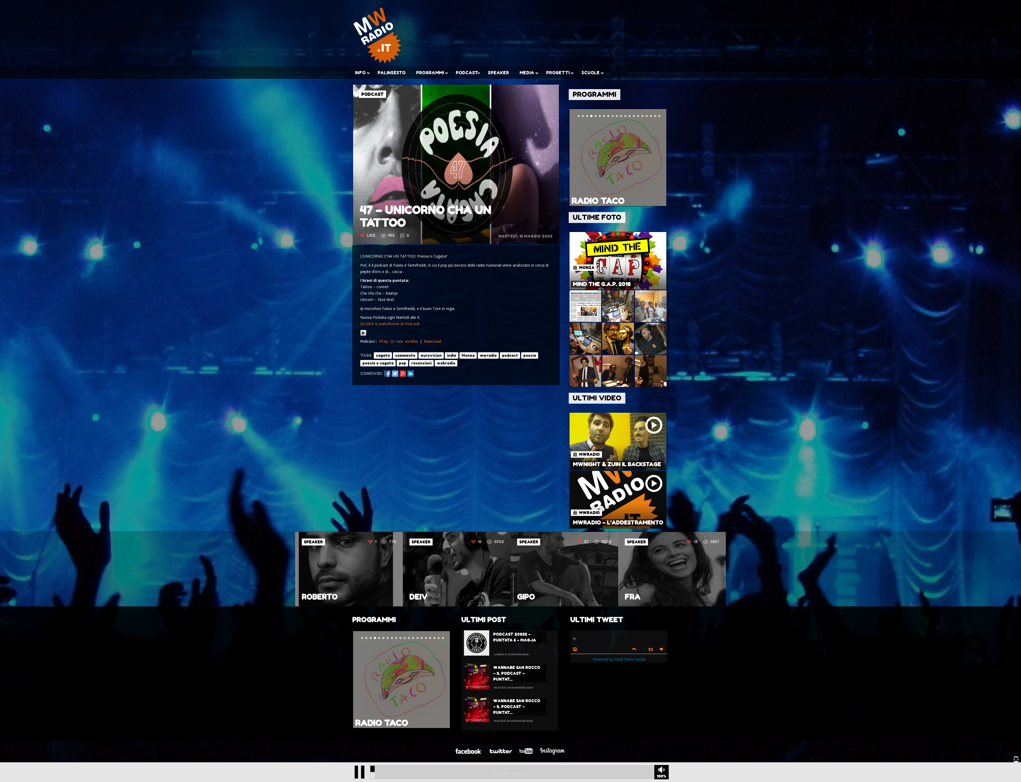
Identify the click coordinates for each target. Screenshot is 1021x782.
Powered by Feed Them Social (619, 659)
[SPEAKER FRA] (456, 604)
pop (402, 363)
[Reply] (634, 649)
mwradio (488, 355)
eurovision (431, 355)
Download (432, 341)
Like (371, 235)
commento (405, 355)
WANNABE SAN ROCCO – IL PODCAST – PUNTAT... (516, 673)
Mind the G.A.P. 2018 (602, 284)
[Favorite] (662, 649)
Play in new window (398, 341)
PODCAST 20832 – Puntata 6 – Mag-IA (514, 637)
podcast (510, 355)
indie (451, 355)
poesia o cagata (378, 363)
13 (480, 541)
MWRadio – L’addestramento (618, 522)
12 (695, 541)
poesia (529, 355)
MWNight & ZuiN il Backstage (617, 464)
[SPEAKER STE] (672, 604)
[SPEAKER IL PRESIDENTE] (564, 604)
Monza (468, 355)
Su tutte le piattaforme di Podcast (389, 323)
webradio (446, 363)
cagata (383, 355)
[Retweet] (651, 649)
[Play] (363, 335)
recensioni (421, 363)
